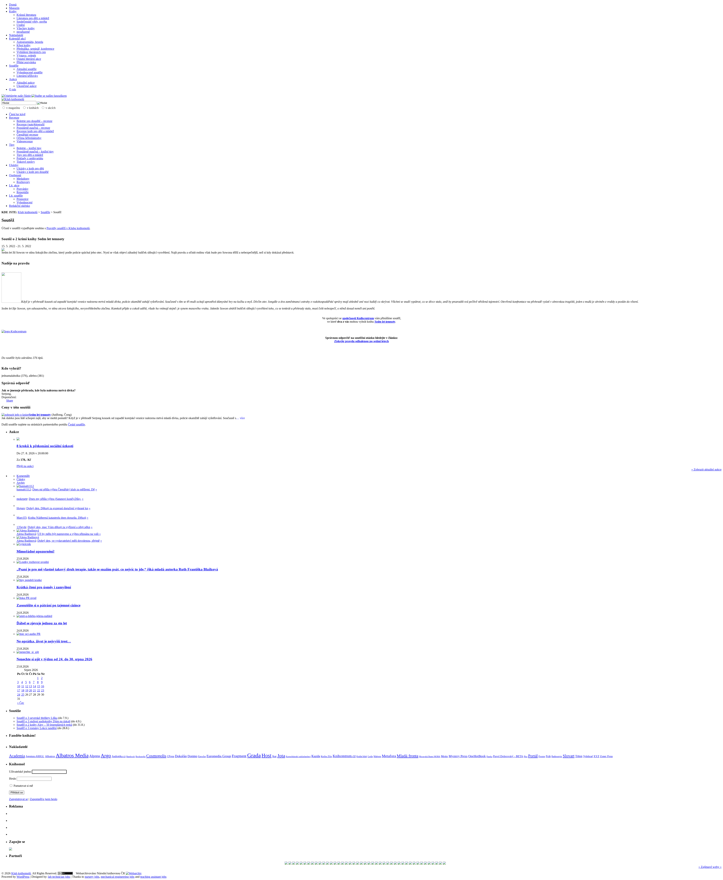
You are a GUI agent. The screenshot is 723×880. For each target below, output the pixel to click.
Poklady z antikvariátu (30, 158)
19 (26, 690)
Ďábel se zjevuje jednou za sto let (42, 623)
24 (18, 694)
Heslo (12, 778)
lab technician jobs (59, 876)
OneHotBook (477, 756)
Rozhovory (23, 182)
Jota (281, 755)
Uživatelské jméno (20, 771)
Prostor (541, 756)
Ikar (274, 756)
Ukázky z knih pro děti (30, 168)
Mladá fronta (407, 756)
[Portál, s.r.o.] (346, 863)
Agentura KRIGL (35, 756)
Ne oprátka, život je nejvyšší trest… (44, 641)
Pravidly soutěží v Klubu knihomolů (68, 228)
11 (22, 686)
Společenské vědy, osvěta (32, 21)
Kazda (315, 756)
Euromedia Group (219, 756)
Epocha (202, 756)
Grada (254, 755)
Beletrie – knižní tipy (29, 148)
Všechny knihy (26, 28)
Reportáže (23, 192)
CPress (170, 756)
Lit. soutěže (16, 195)
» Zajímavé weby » (710, 867)
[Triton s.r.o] (387, 863)
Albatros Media (72, 755)
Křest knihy (24, 45)
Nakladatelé (16, 35)
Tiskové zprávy (26, 161)
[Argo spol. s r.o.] (353, 863)
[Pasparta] (342, 863)
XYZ (596, 756)
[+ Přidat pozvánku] (10, 849)
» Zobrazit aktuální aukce (706, 469)
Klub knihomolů (27, 212)
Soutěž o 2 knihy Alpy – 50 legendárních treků (44, 724)
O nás (12, 89)
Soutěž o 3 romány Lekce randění (37, 728)
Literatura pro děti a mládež (33, 18)
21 (34, 690)
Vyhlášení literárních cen (31, 52)
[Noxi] (402, 863)
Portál (533, 756)
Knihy (13, 11)
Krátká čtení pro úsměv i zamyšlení (44, 587)
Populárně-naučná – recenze (33, 127)
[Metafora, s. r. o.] (414, 863)
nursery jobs (92, 876)
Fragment (239, 756)
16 (42, 686)
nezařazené (23, 31)
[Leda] (384, 863)
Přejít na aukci (25, 466)
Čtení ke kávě (17, 114)
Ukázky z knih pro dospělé (33, 171)
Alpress (94, 756)
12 (26, 686)
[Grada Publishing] (327, 863)
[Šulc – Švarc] (369, 863)
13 (30, 686)
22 (38, 690)
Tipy (11, 144)
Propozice (22, 199)
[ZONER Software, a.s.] (380, 863)
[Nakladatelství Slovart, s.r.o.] (436, 863)
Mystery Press (458, 756)
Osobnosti (15, 175)
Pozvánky (22, 188)
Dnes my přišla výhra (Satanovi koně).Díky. (55, 498)
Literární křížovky (27, 75)
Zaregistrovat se (18, 799)
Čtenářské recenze (27, 134)
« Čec (20, 702)
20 (30, 690)
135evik (21, 527)
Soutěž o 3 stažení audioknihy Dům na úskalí (43, 721)
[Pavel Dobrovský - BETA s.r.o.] (417, 863)
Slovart (568, 756)
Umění (21, 25)
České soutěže (76, 424)
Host (267, 755)
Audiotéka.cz (119, 756)
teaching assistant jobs (153, 876)
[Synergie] (425, 863)
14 (34, 686)
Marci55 (22, 517)
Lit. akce (14, 185)
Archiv (21, 482)
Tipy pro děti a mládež (30, 155)
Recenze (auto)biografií (30, 124)
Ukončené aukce (27, 86)
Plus (525, 756)
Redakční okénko (19, 205)
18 (22, 690)
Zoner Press (606, 756)
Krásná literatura (26, 14)
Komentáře (23, 475)
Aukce (13, 79)
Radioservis (556, 756)
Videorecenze (25, 141)
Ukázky (13, 165)
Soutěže (13, 65)
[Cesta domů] (289, 863)
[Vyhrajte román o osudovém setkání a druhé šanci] (20, 515)
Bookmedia (141, 756)
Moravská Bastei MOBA (429, 756)
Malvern (377, 756)
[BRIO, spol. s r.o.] (399, 863)
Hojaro (21, 508)
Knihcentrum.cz (344, 756)
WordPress (23, 876)
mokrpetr (22, 498)
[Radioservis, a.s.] (406, 863)
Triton (578, 756)
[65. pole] (301, 863)
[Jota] (286, 863)
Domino (192, 756)
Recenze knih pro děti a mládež (35, 131)
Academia (17, 756)
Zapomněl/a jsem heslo (43, 799)
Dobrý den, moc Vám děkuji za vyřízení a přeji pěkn (59, 527)
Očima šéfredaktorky (29, 138)
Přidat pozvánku (26, 62)
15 (38, 686)
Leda (370, 756)
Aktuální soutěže (27, 69)
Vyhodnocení (24, 202)
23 (42, 690)
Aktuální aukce (26, 82)
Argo (106, 755)
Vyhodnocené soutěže (30, 72)
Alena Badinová (26, 533)
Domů (13, 4)
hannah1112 (24, 489)
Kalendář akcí (17, 38)
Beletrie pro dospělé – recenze (34, 121)
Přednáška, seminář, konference (35, 48)
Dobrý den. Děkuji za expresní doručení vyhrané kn (57, 508)
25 (22, 694)
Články (21, 479)
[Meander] (410, 863)
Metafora (389, 756)
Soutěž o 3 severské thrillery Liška (37, 718)
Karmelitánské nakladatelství (298, 756)
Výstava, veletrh (26, 55)
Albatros (50, 756)
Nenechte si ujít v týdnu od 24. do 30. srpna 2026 (54, 659)
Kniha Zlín (326, 756)
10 (18, 686)
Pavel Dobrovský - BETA (508, 756)
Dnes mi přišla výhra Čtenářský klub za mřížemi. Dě (63, 489)
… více (240, 418)
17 (18, 690)
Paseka (489, 756)
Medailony (23, 178)
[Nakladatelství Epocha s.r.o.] (421, 863)
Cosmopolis (156, 756)
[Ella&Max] (305, 863)
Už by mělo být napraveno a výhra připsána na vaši (68, 533)
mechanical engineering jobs (117, 876)
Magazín (14, 8)
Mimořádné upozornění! (35, 551)
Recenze (14, 117)
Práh (548, 756)
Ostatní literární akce (29, 58)
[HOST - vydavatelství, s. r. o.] (338, 863)
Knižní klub (361, 756)
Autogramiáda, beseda (30, 42)
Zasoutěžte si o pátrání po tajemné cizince (48, 605)
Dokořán (181, 756)
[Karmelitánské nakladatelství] (350, 863)
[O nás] (25, 486)
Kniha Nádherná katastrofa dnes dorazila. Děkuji (57, 517)
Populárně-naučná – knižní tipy (35, 151)
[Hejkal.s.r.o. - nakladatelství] (308, 863)
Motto (444, 756)
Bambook (130, 756)
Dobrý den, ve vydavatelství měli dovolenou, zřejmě (68, 540)
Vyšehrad (588, 756)
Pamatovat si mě (23, 785)
